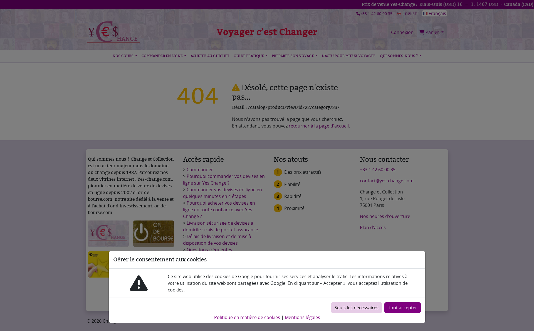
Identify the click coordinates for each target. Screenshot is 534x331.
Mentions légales (302, 317)
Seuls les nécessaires (357, 308)
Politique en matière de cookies (247, 317)
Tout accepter (402, 308)
